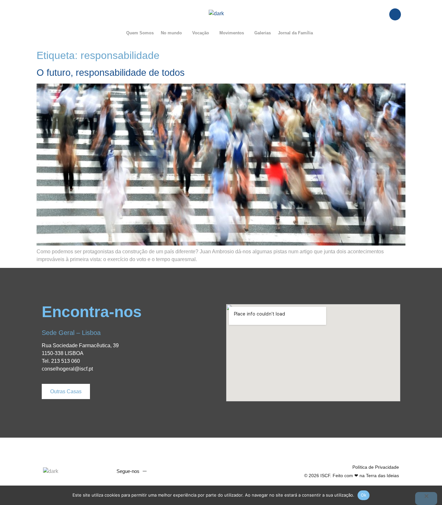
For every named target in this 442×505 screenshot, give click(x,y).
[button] (173, 33)
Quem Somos (140, 32)
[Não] (426, 498)
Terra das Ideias (382, 475)
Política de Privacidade (375, 467)
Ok (364, 495)
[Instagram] (183, 471)
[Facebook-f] (158, 471)
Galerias (262, 32)
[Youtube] (170, 471)
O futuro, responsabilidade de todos (111, 72)
